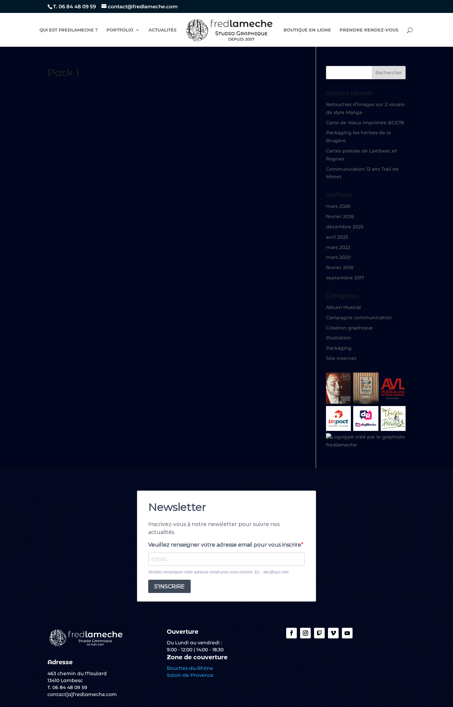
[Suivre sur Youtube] (347, 633)
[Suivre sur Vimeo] (333, 633)
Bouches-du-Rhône (190, 668)
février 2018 (339, 267)
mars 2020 (338, 257)
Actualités (162, 30)
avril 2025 (337, 237)
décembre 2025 (344, 227)
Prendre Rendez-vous (369, 30)
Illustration (338, 338)
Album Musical (343, 307)
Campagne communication (359, 318)
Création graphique (349, 328)
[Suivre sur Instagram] (305, 633)
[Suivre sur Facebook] (291, 633)
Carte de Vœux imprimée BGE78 (365, 123)
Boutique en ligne (307, 30)
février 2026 (340, 216)
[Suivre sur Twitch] (319, 633)
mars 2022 (338, 247)
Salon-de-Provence (190, 675)
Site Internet (341, 358)
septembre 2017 (345, 278)
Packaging (339, 348)
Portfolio (119, 30)
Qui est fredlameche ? (68, 30)
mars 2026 (338, 206)
